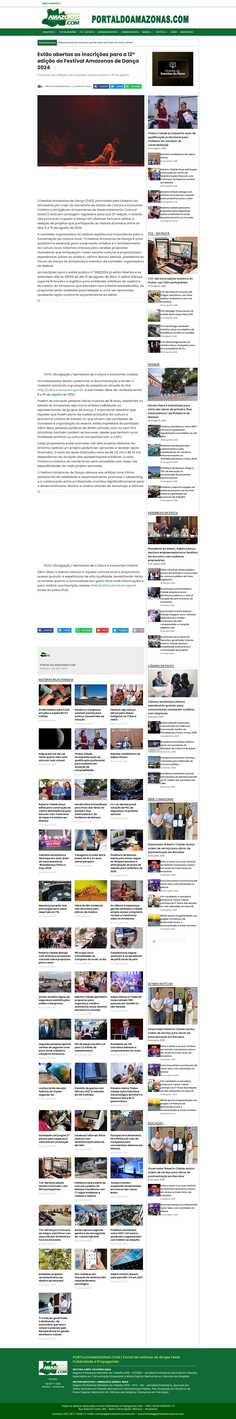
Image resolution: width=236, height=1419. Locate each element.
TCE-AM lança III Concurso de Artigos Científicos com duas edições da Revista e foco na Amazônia (55, 1235)
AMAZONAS (48, 32)
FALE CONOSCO (51, 3)
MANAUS (146, 32)
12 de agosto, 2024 (168, 910)
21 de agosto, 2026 (168, 336)
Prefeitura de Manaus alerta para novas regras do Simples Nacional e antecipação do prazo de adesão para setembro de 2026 (126, 863)
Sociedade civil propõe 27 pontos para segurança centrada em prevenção (54, 1139)
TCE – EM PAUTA (87, 32)
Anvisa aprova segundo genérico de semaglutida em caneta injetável (90, 1233)
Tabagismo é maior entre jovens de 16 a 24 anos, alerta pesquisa (90, 858)
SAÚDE (174, 32)
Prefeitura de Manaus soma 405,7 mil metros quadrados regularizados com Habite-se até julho (125, 1235)
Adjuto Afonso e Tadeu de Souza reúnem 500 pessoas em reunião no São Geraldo (125, 1001)
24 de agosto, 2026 (169, 317)
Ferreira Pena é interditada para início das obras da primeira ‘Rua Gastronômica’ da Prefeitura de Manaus (170, 411)
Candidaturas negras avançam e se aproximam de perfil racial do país (126, 956)
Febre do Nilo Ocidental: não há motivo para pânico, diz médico (89, 909)
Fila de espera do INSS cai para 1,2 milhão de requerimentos (90, 1047)
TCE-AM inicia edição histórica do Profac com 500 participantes (53, 1186)
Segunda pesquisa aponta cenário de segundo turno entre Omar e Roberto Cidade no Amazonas (55, 1049)
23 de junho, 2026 (156, 855)
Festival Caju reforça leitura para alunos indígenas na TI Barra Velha (123, 714)
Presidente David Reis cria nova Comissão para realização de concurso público (177, 761)
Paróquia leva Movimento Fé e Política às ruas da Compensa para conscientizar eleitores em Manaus (126, 1142)
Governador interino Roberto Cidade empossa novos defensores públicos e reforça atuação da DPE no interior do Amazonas (176, 595)
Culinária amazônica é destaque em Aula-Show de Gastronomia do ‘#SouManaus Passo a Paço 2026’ (54, 861)
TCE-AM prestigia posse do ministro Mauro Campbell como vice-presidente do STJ (177, 345)
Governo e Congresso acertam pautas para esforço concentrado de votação (89, 714)
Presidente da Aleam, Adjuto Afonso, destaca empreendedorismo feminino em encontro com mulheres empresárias (173, 554)
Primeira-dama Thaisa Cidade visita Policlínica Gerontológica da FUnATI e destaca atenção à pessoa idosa (126, 1095)
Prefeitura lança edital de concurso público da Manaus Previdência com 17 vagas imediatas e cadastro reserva (90, 1189)
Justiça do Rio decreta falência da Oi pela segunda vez (52, 1091)
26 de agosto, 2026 (157, 148)
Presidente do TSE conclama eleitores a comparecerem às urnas (125, 1047)
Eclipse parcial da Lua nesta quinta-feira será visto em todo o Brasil (53, 757)
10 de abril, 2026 (167, 605)
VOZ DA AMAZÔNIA (67, 32)
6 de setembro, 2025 (169, 736)
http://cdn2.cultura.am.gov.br (60, 390)
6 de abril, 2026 (167, 653)
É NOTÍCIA (160, 32)
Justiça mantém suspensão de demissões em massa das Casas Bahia (125, 1187)
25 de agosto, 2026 (168, 221)
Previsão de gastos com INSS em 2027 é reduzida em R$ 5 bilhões (89, 1091)
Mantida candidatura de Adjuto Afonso (125, 755)
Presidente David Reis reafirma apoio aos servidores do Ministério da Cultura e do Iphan (177, 745)
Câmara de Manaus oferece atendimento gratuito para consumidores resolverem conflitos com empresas (171, 707)
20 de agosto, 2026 (168, 352)
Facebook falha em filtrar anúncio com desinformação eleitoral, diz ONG (90, 1140)
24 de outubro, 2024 (169, 890)
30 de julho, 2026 (167, 583)
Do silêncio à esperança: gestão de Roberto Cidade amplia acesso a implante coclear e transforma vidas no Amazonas (126, 912)
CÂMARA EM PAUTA (130, 32)
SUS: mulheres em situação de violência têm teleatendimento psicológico (90, 1279)
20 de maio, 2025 (168, 767)
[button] (101, 86)
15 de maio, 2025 (167, 787)
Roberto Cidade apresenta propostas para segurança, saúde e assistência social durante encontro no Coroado (91, 1003)
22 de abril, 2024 (167, 929)
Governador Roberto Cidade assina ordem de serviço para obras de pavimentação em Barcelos (171, 848)
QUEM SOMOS (186, 32)
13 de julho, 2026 (155, 717)
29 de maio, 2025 (168, 752)
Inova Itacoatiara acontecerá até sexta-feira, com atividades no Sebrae (178, 884)
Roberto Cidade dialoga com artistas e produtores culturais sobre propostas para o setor (55, 957)
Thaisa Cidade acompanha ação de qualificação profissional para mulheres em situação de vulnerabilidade (90, 762)
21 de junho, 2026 (167, 875)
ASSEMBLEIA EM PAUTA (108, 32)
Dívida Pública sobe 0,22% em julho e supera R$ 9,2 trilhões (54, 713)
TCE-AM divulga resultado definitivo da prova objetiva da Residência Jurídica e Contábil (177, 329)
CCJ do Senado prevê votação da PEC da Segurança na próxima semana (124, 809)
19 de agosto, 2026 (157, 563)
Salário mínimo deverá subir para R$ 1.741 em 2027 (126, 1276)
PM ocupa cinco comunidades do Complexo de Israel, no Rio (90, 956)
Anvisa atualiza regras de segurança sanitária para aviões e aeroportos (54, 1000)
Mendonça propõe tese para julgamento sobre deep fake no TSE (53, 909)
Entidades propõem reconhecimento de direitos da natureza (51, 1277)
